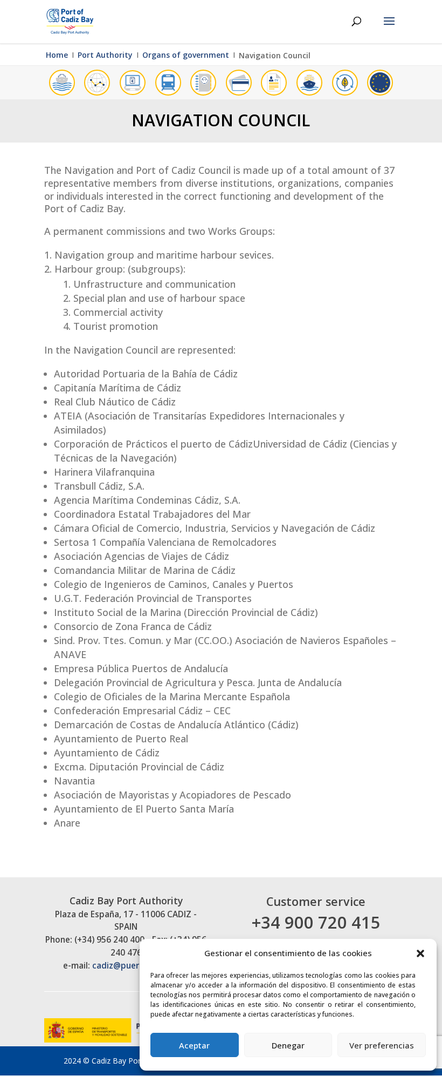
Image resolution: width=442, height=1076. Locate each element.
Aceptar (194, 1045)
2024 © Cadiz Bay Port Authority (120, 1060)
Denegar (288, 1045)
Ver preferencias (381, 1045)
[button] (420, 953)
